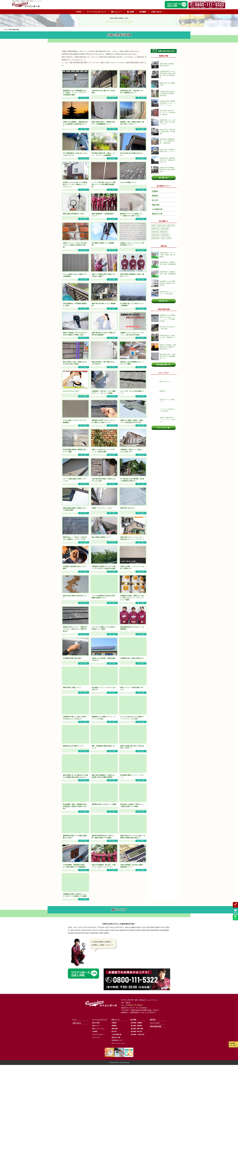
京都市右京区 (163, 231)
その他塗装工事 (157, 209)
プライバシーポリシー (98, 1034)
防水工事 (155, 200)
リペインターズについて (96, 12)
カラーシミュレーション (118, 1043)
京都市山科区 (155, 235)
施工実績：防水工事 (136, 1031)
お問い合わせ (156, 12)
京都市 (153, 225)
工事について (115, 1019)
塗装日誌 (152, 1019)
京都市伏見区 (164, 228)
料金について (96, 1025)
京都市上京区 (161, 225)
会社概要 (142, 12)
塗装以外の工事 (157, 214)
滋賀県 (169, 238)
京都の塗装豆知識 (155, 1026)
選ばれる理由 (96, 1022)
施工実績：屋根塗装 (136, 1025)
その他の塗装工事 (116, 1034)
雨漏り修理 (155, 205)
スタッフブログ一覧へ (164, 427)
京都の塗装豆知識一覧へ (163, 364)
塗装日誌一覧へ (163, 301)
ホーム (75, 1019)
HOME (79, 12)
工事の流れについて (117, 1040)
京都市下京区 (170, 225)
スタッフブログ (155, 1023)
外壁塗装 (155, 191)
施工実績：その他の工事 (137, 1034)
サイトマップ (96, 1037)
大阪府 (163, 238)
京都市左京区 (164, 235)
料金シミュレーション (98, 1028)
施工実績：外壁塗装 (136, 1022)
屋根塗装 (155, 195)
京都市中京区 (155, 228)
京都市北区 (155, 231)
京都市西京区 (155, 238)
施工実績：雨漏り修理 (137, 1028)
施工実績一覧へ (163, 178)
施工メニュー (116, 12)
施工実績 (130, 12)
